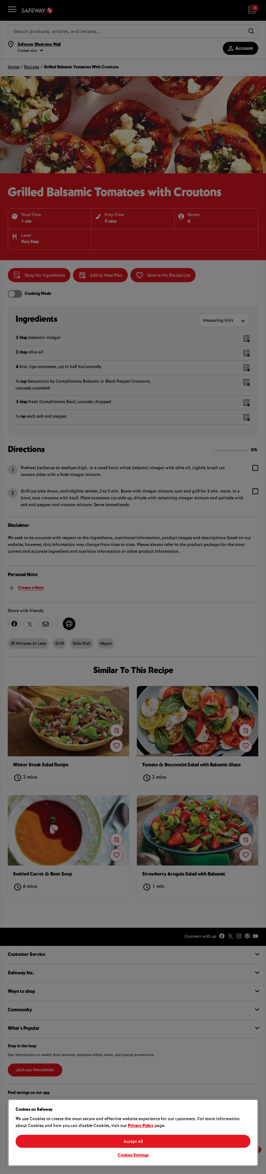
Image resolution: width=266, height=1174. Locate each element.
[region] (133, 1132)
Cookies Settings (133, 1155)
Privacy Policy (140, 1126)
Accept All (133, 1142)
